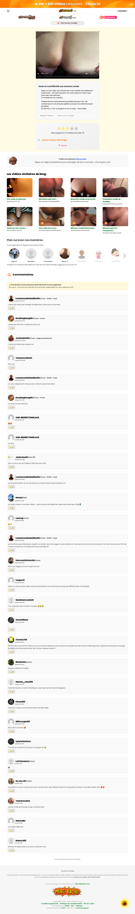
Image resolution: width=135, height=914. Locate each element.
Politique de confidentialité (71, 904)
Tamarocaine (23, 800)
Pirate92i (20, 701)
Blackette (21, 662)
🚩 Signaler (63, 145)
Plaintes (79, 906)
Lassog (19, 518)
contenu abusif (82, 908)
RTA (63, 908)
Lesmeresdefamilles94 (28, 298)
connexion (122, 11)
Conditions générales (49, 904)
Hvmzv (19, 497)
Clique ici (26, 245)
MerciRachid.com (82, 884)
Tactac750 (21, 639)
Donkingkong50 (24, 318)
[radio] (59, 129)
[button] (124, 256)
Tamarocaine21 (24, 358)
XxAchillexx (22, 619)
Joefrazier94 (22, 338)
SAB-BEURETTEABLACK (27, 417)
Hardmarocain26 (25, 600)
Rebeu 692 (21, 840)
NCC (72, 906)
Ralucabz (21, 820)
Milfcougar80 (23, 721)
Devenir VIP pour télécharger (54, 140)
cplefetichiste (23, 741)
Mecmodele (81, 159)
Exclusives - (72, 4)
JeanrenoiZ (22, 457)
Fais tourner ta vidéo (68, 23)
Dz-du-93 (21, 781)
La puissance (22, 761)
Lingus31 (20, 580)
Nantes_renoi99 (24, 681)
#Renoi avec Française (65, 116)
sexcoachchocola (25, 560)
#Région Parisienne (47, 116)
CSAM (67, 906)
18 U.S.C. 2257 (89, 904)
